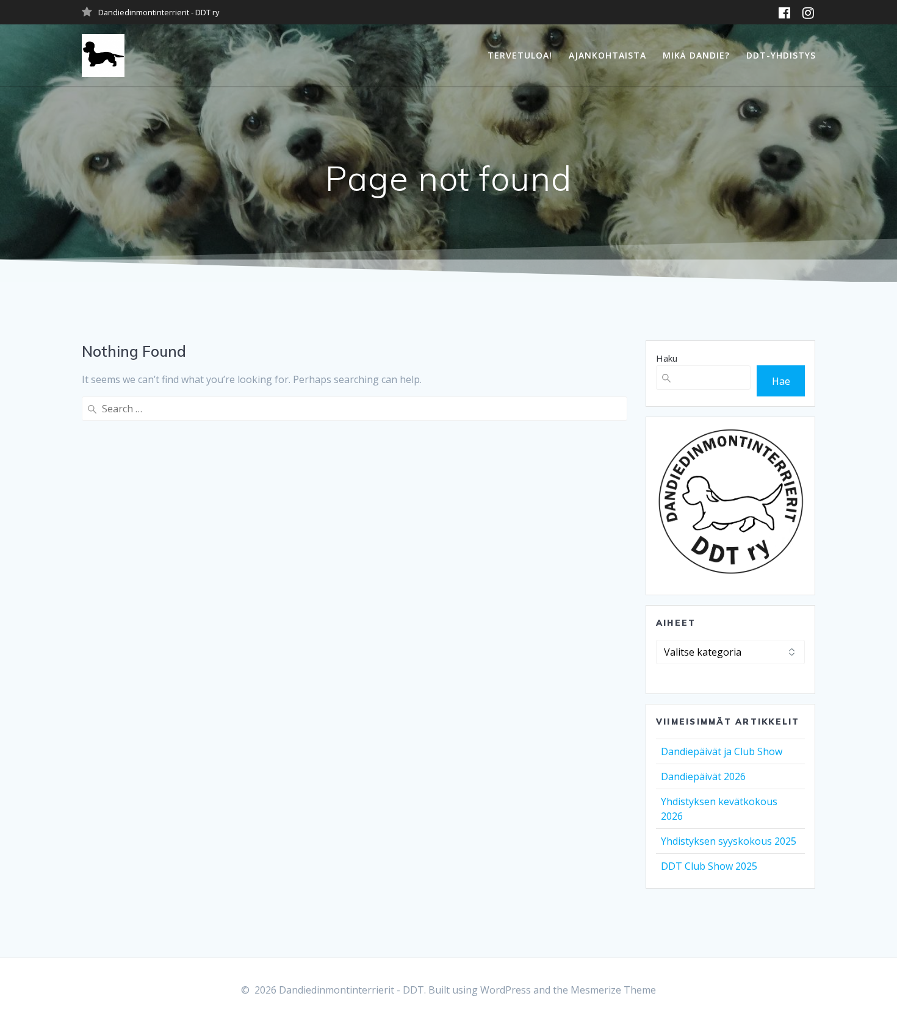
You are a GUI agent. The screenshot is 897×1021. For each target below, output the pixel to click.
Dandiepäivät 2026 (703, 776)
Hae (781, 381)
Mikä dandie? (696, 55)
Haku (666, 358)
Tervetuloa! (520, 55)
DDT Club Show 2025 (709, 866)
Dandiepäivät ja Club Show (721, 751)
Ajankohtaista (607, 55)
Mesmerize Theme (613, 990)
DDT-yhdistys (781, 55)
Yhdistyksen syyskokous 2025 (728, 841)
